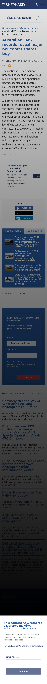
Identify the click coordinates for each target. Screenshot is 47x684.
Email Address (12, 656)
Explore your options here (31, 646)
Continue (23, 671)
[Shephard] (13, 4)
